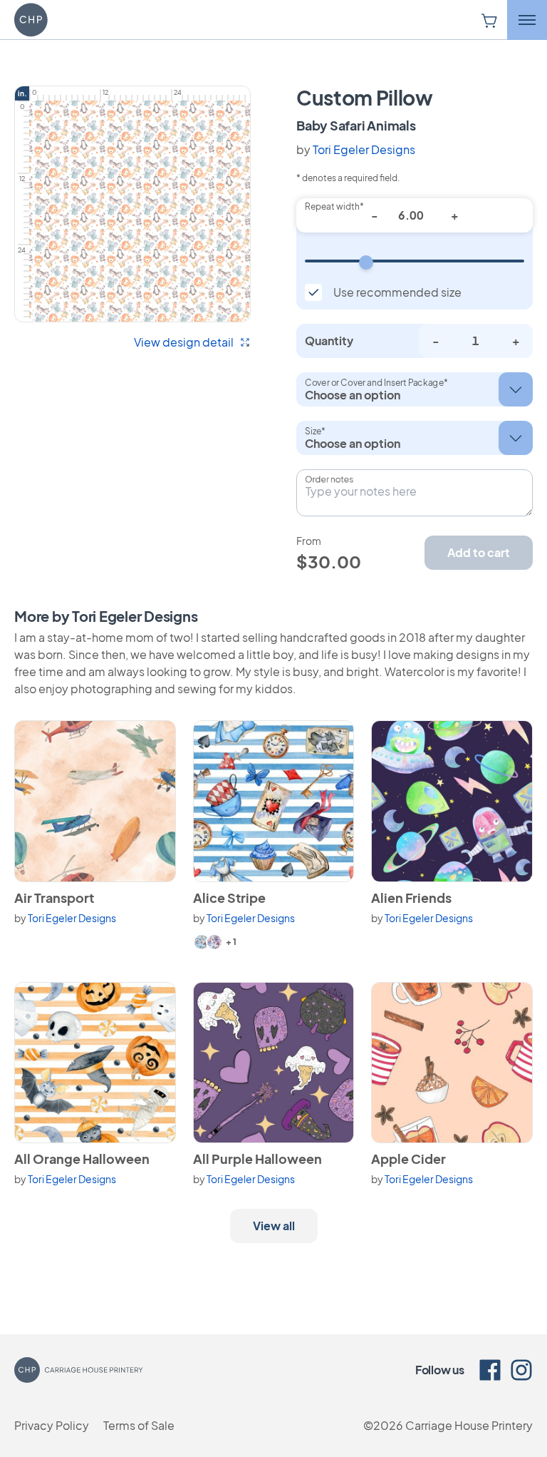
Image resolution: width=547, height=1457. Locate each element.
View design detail (184, 341)
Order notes (329, 479)
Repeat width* (334, 206)
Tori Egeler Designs (364, 149)
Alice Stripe (229, 897)
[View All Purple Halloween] (274, 1063)
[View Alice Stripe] (274, 801)
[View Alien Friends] (452, 801)
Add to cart (478, 552)
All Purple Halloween (257, 1158)
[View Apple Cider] (452, 1063)
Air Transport (54, 897)
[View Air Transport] (95, 801)
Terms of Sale (138, 1425)
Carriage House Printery (469, 1425)
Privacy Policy (51, 1425)
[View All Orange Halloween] (95, 1063)
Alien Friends (411, 897)
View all (274, 1225)
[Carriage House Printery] (57, 20)
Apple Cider (408, 1158)
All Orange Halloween (82, 1158)
